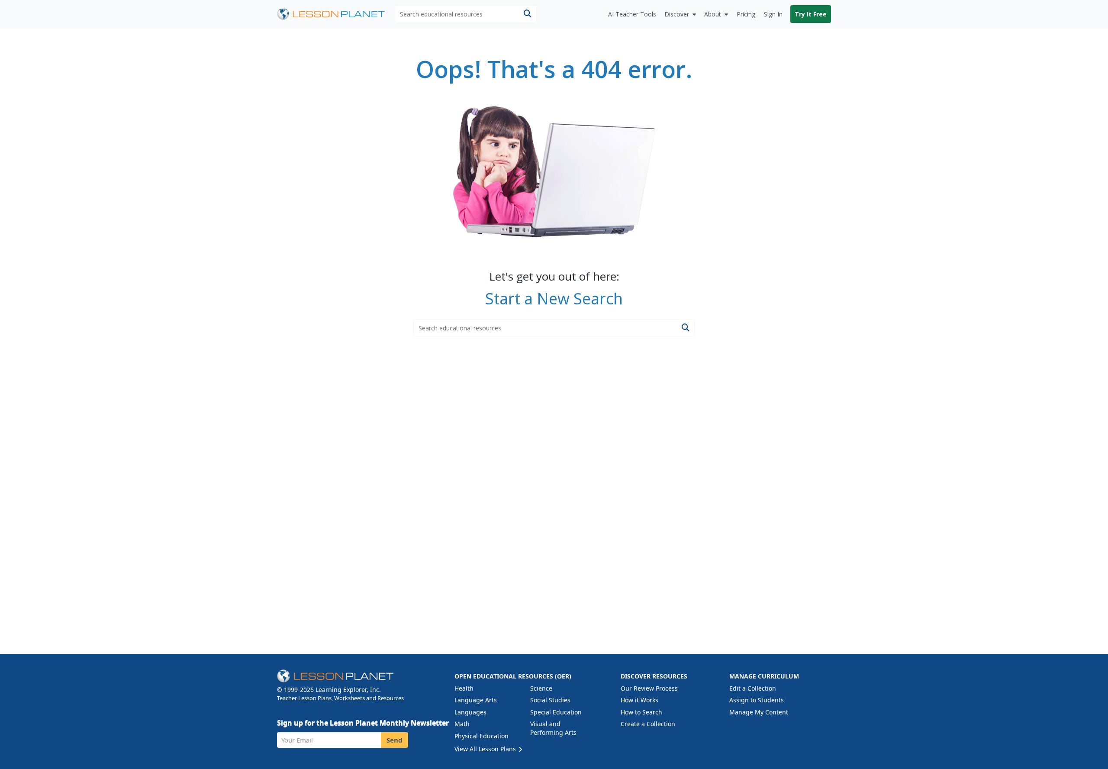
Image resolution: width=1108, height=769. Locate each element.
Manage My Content (758, 712)
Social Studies (550, 700)
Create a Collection (648, 724)
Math (462, 724)
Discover (676, 14)
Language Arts (475, 700)
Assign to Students (756, 700)
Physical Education (481, 736)
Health (463, 688)
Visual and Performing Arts (553, 728)
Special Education (556, 712)
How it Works (639, 700)
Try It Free (811, 14)
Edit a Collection (752, 688)
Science (541, 688)
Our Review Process (649, 688)
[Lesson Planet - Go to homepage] (336, 14)
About (712, 14)
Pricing (746, 14)
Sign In (773, 14)
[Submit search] (527, 14)
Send (395, 740)
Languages (470, 712)
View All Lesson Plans (486, 749)
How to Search (641, 712)
